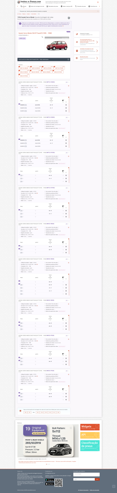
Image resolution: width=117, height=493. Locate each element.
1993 (46, 412)
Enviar (97, 479)
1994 (42, 412)
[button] (58, 11)
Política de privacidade (94, 490)
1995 (38, 412)
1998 (25, 412)
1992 (50, 412)
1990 (58, 412)
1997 (29, 412)
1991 (54, 412)
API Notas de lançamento (83, 490)
